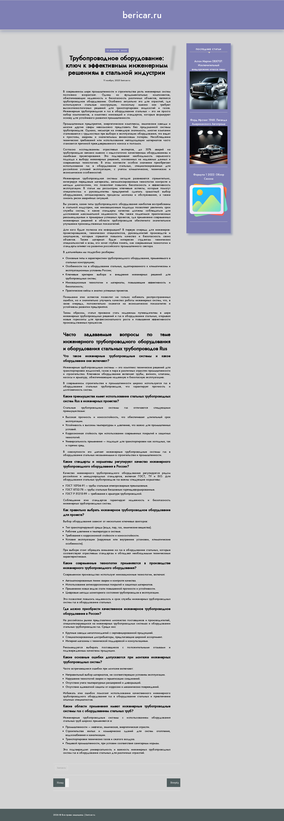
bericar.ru (142, 15)
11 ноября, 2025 (117, 50)
